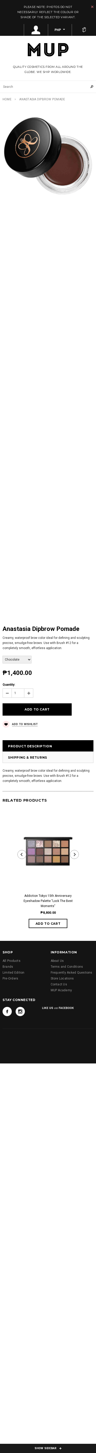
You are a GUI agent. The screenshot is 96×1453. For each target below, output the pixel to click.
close (92, 7)
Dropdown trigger (36, 30)
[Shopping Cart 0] (84, 30)
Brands (8, 966)
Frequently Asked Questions (71, 972)
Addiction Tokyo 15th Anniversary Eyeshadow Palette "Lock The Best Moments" (48, 901)
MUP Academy (61, 990)
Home (7, 99)
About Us (57, 961)
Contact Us (59, 984)
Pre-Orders (10, 978)
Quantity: (9, 684)
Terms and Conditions (67, 966)
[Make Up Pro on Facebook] (7, 1011)
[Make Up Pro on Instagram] (20, 1011)
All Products (11, 961)
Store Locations (62, 978)
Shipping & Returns (27, 757)
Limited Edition (14, 972)
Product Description (30, 746)
